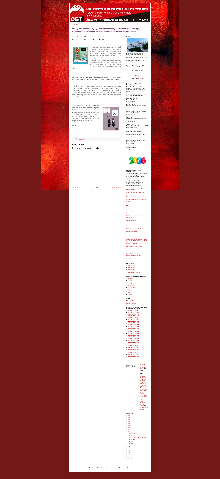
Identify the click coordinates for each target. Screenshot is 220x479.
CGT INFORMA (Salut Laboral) (143, 386)
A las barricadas (131, 287)
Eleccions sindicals (142, 393)
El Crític (129, 291)
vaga (141, 409)
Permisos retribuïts (130, 213)
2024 (129, 419)
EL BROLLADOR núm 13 (133, 335)
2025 (129, 417)
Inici (97, 187)
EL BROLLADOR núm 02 (133, 356)
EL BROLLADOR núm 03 (133, 354)
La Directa (130, 280)
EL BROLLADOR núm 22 (133, 319)
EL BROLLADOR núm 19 (133, 324)
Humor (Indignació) (142, 402)
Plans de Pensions (142, 405)
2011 (129, 458)
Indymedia (130, 283)
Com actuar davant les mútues (133, 255)
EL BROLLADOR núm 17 (133, 328)
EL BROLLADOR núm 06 (133, 349)
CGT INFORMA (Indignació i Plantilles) (143, 376)
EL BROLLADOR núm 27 (133, 310)
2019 (129, 429)
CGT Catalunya (131, 267)
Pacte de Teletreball (131, 220)
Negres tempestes (132, 289)
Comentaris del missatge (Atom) (86, 190)
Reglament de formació (131, 231)
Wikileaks (130, 292)
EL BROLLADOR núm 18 (133, 326)
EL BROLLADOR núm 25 (133, 314)
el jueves (130, 294)
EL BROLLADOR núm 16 (133, 330)
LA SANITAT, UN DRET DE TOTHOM (137, 437)
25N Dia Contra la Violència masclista (143, 367)
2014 (129, 452)
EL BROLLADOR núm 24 (133, 315)
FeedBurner (140, 78)
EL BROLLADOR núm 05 (133, 351)
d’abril (130, 441)
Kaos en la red (131, 285)
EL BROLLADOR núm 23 (133, 317)
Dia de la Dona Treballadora (143, 390)
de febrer (131, 443)
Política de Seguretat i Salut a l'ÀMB (134, 223)
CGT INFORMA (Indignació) (143, 380)
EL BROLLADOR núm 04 (133, 352)
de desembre (132, 433)
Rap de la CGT (129, 300)
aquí (130, 365)
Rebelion (130, 282)
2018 (129, 431)
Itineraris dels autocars (131, 226)
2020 (129, 427)
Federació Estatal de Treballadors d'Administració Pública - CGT (135, 271)
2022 (129, 423)
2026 (129, 415)
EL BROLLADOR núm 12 (133, 337)
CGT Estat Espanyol (132, 265)
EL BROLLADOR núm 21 (133, 321)
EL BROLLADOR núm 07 (133, 345)
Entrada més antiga (116, 187)
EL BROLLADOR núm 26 (133, 312)
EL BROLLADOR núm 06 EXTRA (135, 347)
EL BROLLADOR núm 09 (133, 342)
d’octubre (131, 435)
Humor (141, 399)
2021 (129, 425)
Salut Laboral (81, 139)
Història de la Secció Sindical (143, 396)
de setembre (132, 439)
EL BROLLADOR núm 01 (133, 358)
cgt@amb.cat (75, 24)
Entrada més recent (77, 187)
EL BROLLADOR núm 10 (133, 340)
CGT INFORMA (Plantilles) (143, 383)
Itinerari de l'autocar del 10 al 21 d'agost (135, 228)
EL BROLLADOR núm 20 (133, 323)
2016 (129, 448)
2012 (129, 456)
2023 (129, 421)
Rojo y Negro (131, 278)
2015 (129, 450)
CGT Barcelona (131, 269)
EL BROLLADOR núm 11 (133, 338)
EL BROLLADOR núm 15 (133, 331)
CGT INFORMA (143, 372)
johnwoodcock (113, 468)
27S (141, 370)
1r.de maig (142, 364)
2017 (129, 446)
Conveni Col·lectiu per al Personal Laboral (136, 196)
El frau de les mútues (131, 258)
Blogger (129, 468)
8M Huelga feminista (131, 303)
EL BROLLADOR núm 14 (133, 333)
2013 (129, 454)
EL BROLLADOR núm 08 (133, 344)
